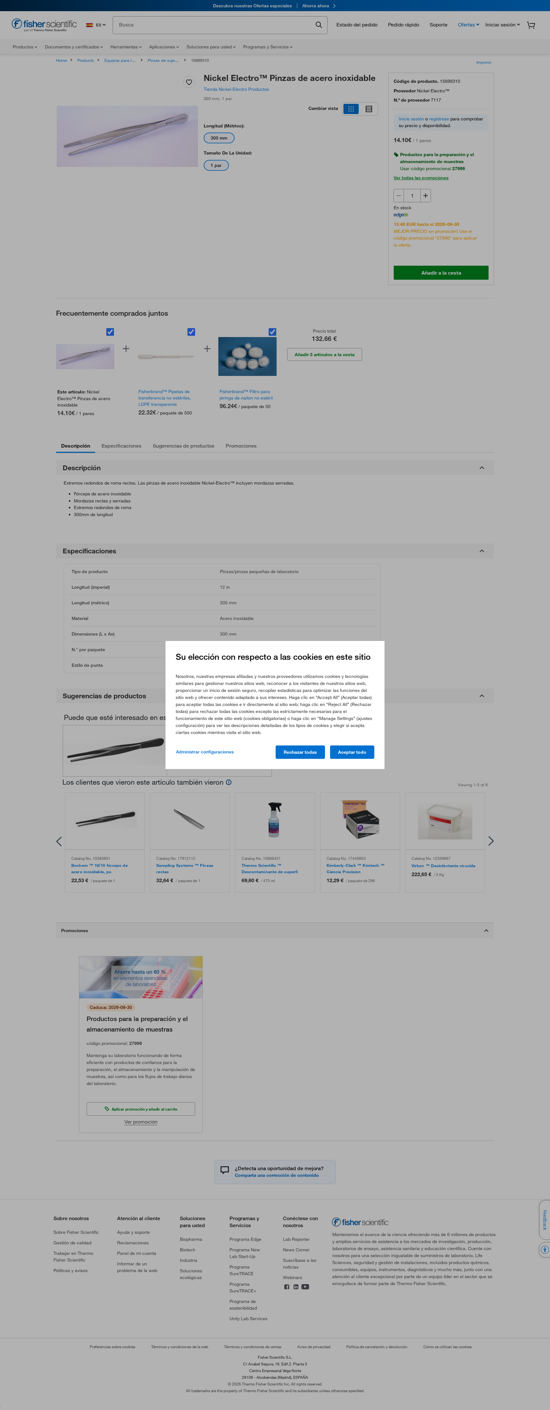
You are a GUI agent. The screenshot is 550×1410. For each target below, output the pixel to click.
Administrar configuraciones (205, 752)
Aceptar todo (352, 752)
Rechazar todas (300, 752)
